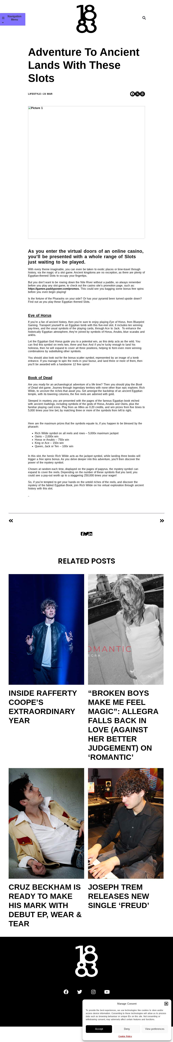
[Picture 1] (86, 172)
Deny (127, 1028)
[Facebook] (66, 992)
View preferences (154, 1028)
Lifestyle (34, 93)
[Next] (125, 520)
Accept (99, 1028)
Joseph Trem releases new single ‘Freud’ (118, 896)
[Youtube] (107, 992)
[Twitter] (80, 992)
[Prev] (47, 520)
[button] (166, 1003)
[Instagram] (93, 992)
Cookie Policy (125, 1036)
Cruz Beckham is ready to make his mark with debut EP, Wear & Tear (45, 905)
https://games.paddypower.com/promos (53, 288)
